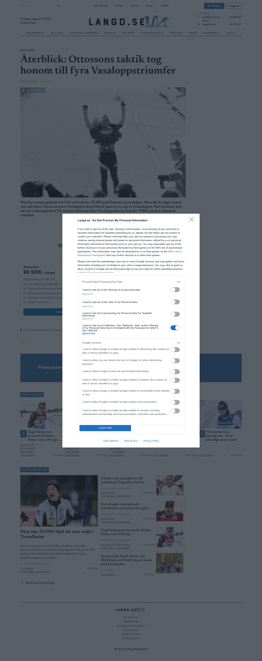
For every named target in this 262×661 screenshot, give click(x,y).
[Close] (192, 220)
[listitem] (131, 282)
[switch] (175, 289)
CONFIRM (105, 428)
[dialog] (131, 330)
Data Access (131, 440)
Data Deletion (111, 440)
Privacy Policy (151, 440)
